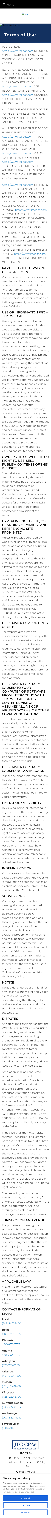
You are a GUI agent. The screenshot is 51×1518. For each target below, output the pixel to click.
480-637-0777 (11, 1344)
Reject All (25, 1512)
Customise (25, 1505)
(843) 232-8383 (11, 1407)
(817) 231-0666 (11, 1365)
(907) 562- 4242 (11, 1417)
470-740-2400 (11, 1354)
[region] (25, 1496)
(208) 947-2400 (11, 1323)
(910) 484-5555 (11, 1428)
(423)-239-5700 (11, 1396)
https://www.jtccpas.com (17, 50)
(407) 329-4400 (11, 1375)
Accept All (25, 1498)
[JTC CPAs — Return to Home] (25, 14)
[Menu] (4, 4)
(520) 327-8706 (11, 1386)
